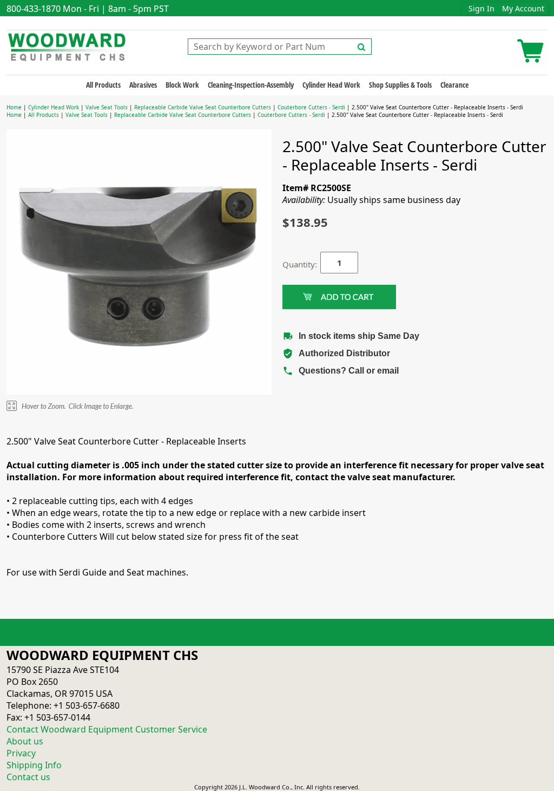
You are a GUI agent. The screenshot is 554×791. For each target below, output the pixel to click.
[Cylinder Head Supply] (67, 46)
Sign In (481, 8)
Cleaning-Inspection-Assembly (251, 85)
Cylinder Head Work (331, 85)
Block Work (182, 85)
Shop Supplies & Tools (400, 85)
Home (14, 107)
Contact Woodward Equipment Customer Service (106, 729)
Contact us (28, 777)
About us (24, 741)
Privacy (21, 753)
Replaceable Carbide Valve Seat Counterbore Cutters (202, 107)
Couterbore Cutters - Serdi (311, 107)
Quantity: (293, 264)
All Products (103, 85)
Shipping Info (34, 765)
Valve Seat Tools (106, 107)
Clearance (454, 85)
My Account (523, 8)
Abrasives (143, 85)
